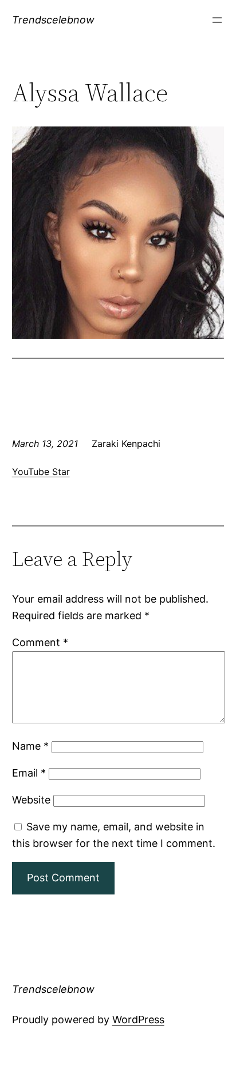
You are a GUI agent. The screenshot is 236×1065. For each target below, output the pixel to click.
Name (30, 746)
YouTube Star (41, 471)
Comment (40, 642)
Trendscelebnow (53, 20)
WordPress (138, 1019)
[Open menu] (217, 20)
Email (29, 773)
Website (31, 800)
